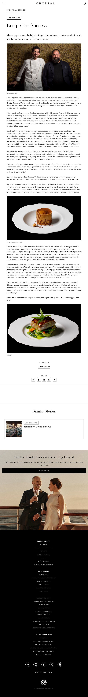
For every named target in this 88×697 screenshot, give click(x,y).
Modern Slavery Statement (44, 628)
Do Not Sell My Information (43, 621)
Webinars (44, 591)
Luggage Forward (43, 588)
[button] (4, 3)
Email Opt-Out (44, 584)
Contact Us (43, 574)
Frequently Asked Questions (44, 578)
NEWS (44, 558)
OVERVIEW (44, 544)
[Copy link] (33, 380)
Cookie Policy (44, 608)
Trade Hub (44, 638)
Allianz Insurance (43, 654)
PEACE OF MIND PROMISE (43, 548)
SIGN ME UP (44, 471)
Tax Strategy (43, 624)
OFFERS (44, 551)
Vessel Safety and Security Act (44, 648)
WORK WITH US (43, 561)
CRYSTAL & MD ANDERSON (43, 564)
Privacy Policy (44, 618)
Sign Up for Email (44, 581)
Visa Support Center (43, 644)
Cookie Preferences (44, 611)
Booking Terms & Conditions (43, 601)
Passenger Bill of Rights (43, 651)
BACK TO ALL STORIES (16, 10)
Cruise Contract (44, 614)
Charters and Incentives (43, 641)
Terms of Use (43, 604)
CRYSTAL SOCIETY (43, 554)
